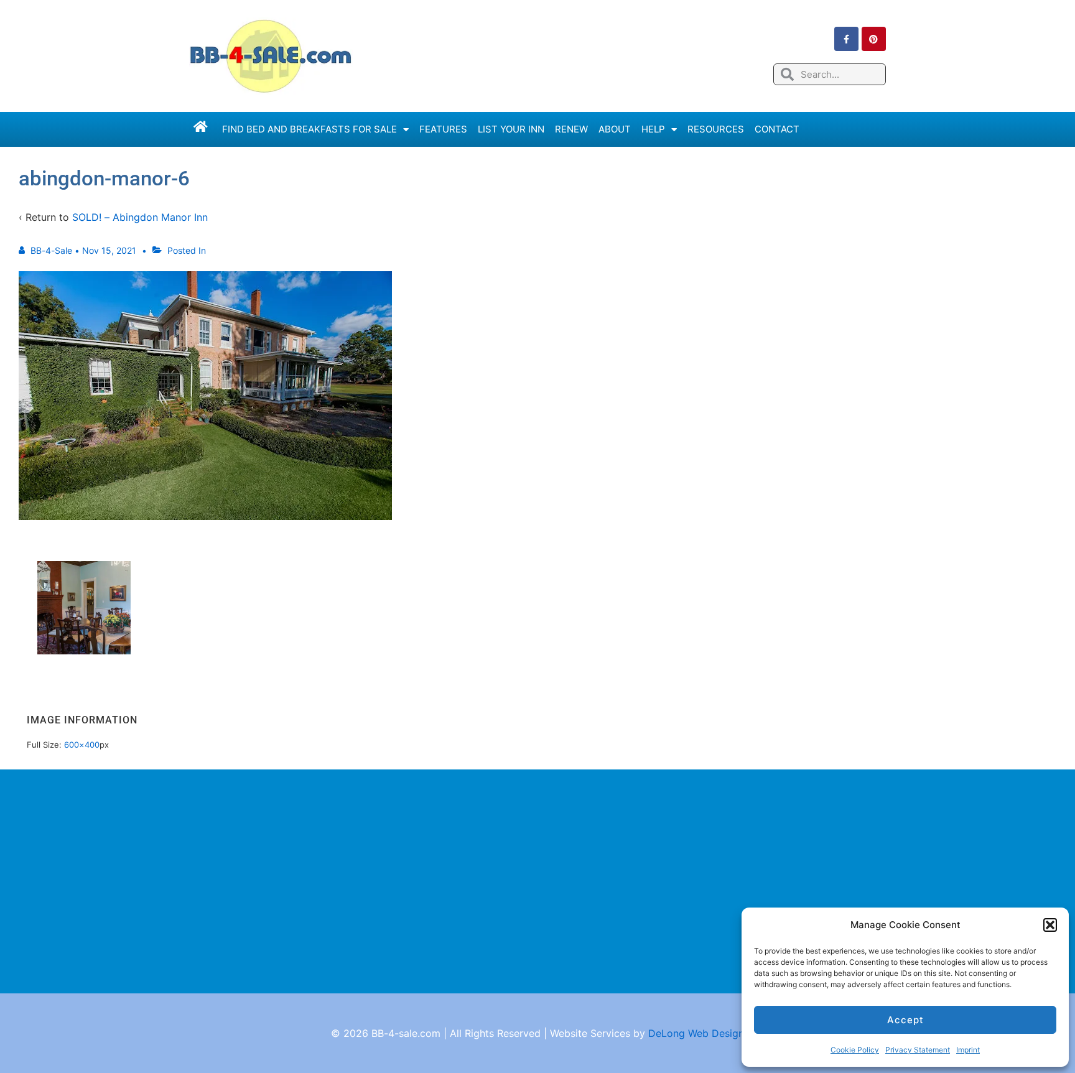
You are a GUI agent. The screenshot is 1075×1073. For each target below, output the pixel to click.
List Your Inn (511, 129)
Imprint (968, 1049)
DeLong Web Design (696, 1033)
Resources (715, 129)
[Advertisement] (537, 881)
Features (443, 129)
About (614, 129)
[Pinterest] (874, 39)
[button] (1050, 925)
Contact (777, 129)
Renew (571, 129)
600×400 (82, 745)
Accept (905, 1020)
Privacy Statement (917, 1049)
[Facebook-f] (846, 39)
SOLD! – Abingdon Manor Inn (140, 217)
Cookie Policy (855, 1049)
